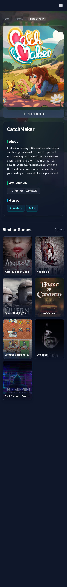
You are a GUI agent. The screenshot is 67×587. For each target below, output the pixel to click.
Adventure (16, 208)
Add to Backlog (36, 113)
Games (19, 19)
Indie (32, 208)
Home (6, 19)
